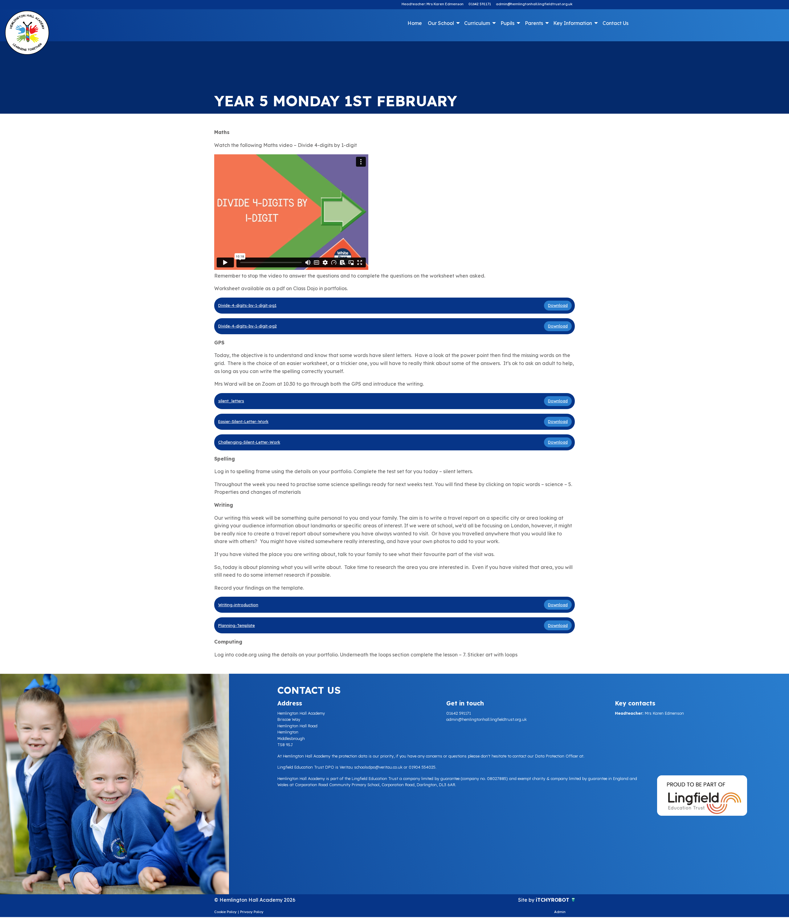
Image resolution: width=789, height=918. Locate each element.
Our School (441, 23)
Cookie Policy (225, 912)
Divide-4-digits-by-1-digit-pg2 (247, 325)
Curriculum (477, 23)
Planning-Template (236, 625)
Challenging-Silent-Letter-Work (249, 442)
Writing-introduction (238, 604)
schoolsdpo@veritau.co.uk (378, 767)
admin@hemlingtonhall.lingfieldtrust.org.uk (534, 4)
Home (414, 23)
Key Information (572, 23)
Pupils (507, 23)
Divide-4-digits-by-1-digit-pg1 (247, 305)
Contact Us (615, 23)
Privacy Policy (252, 912)
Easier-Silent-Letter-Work (243, 421)
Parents (534, 23)
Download (558, 305)
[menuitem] (414, 23)
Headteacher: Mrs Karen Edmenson (433, 4)
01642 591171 (479, 4)
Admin (560, 912)
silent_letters (231, 400)
